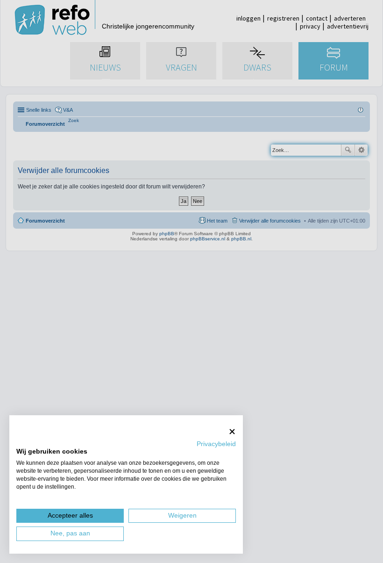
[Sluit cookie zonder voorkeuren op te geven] (232, 431)
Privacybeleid (216, 444)
